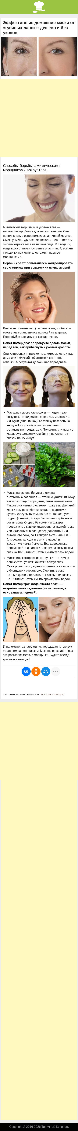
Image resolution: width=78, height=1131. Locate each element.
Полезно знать (52, 694)
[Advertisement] (39, 118)
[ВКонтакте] (26, 671)
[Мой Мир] (45, 671)
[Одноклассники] (36, 671)
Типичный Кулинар (54, 1126)
